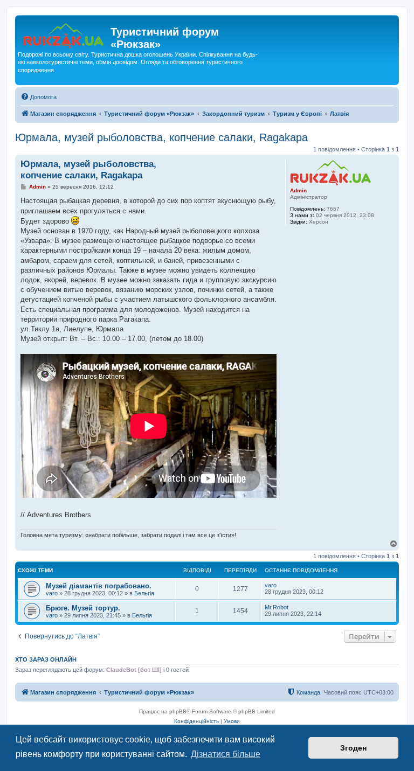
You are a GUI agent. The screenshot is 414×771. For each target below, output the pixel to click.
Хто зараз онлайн (46, 659)
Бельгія (144, 593)
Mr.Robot (276, 607)
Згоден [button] (353, 748)
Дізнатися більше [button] (225, 754)
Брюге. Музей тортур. (83, 608)
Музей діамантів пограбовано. (98, 586)
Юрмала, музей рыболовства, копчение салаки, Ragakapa (161, 137)
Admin (298, 190)
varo (52, 593)
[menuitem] (38, 97)
